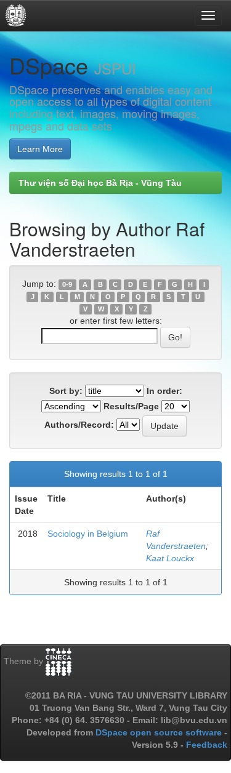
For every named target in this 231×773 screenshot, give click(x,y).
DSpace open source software (159, 732)
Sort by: (66, 391)
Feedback (206, 745)
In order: (164, 391)
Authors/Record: (79, 425)
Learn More (40, 149)
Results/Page (131, 406)
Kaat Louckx (170, 558)
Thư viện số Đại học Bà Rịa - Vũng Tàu (100, 183)
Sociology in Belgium (87, 534)
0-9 (67, 284)
